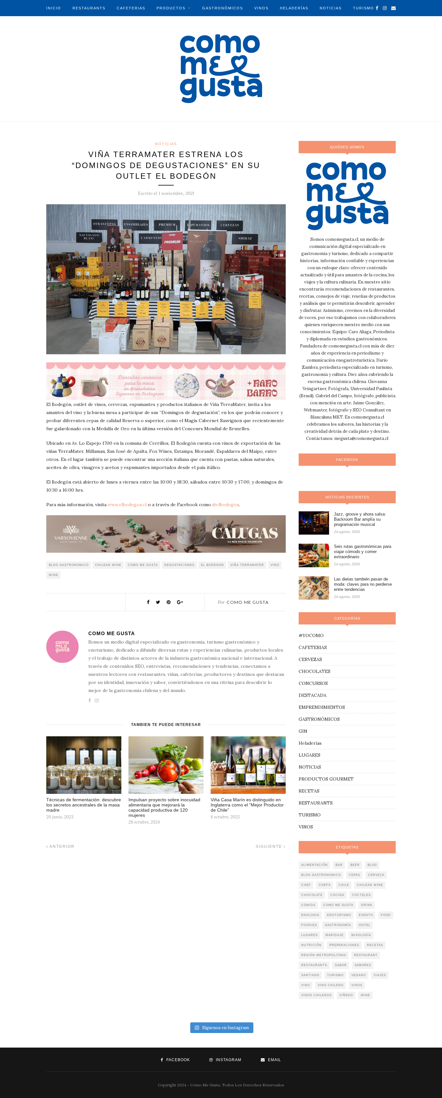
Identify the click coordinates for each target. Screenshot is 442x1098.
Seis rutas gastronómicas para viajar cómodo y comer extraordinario (362, 551)
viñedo (346, 995)
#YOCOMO (311, 635)
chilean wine (108, 565)
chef (306, 885)
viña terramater (247, 565)
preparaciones (344, 945)
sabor (341, 965)
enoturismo (339, 915)
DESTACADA (312, 695)
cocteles (361, 895)
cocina (337, 895)
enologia (310, 915)
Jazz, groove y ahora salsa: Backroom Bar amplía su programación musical (360, 519)
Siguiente (270, 846)
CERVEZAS (310, 659)
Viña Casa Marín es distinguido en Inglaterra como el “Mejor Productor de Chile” (247, 805)
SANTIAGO (310, 975)
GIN (303, 731)
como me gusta (143, 565)
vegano (358, 975)
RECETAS (309, 791)
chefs (325, 885)
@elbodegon (225, 504)
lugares (309, 935)
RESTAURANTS (88, 8)
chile (343, 885)
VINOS (261, 8)
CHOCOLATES (314, 671)
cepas (354, 875)
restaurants (314, 965)
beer (355, 865)
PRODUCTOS (171, 8)
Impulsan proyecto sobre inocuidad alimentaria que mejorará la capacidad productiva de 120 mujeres (164, 807)
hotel (364, 925)
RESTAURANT (366, 955)
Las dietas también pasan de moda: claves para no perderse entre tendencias (363, 584)
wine (53, 575)
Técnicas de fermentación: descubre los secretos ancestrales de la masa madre (83, 805)
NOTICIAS (331, 8)
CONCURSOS (313, 683)
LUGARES (309, 755)
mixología (361, 935)
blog (372, 865)
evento (366, 915)
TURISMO (363, 8)
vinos (356, 985)
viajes (380, 975)
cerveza (376, 875)
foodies (309, 925)
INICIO (53, 8)
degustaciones (179, 565)
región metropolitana (323, 955)
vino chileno (331, 985)
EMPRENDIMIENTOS (322, 707)
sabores (363, 965)
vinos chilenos (316, 995)
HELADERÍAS (294, 8)
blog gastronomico (69, 565)
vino (275, 565)
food (386, 915)
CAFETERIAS (131, 8)
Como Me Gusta (248, 602)
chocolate (312, 895)
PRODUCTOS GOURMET (326, 779)
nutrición (311, 945)
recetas (375, 945)
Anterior (61, 846)
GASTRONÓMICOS (222, 8)
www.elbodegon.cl (127, 504)
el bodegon (212, 565)
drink (366, 905)
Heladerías (310, 743)
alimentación (314, 865)
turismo (335, 975)
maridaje (335, 935)
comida (308, 905)
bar (339, 865)
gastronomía (338, 925)
